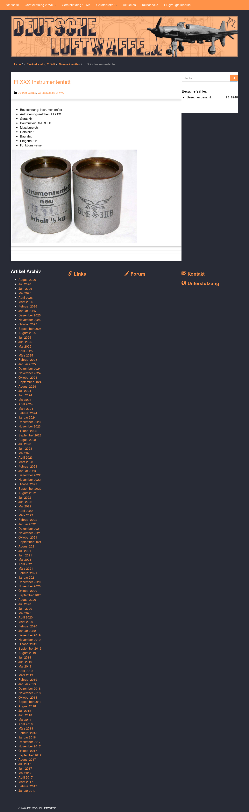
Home (17, 64)
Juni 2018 (25, 715)
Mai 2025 (24, 346)
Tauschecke (150, 5)
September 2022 (29, 488)
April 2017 (25, 777)
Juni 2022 (25, 501)
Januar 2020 (27, 630)
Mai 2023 (24, 453)
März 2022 (25, 515)
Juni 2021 (25, 555)
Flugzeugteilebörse (177, 5)
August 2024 (27, 386)
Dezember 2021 (29, 528)
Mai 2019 (24, 666)
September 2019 (29, 648)
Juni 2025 (25, 342)
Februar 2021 (27, 573)
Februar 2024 (27, 413)
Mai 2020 (24, 613)
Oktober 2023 (27, 430)
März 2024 (25, 408)
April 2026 (25, 297)
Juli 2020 (24, 604)
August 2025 (27, 333)
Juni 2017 (25, 768)
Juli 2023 (24, 444)
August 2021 (27, 546)
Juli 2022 (24, 497)
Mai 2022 (24, 506)
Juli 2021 (24, 550)
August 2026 (27, 279)
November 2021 (29, 533)
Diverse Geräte (68, 64)
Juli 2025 (24, 337)
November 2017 (29, 746)
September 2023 (29, 435)
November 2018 (29, 693)
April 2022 (25, 510)
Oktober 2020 (27, 590)
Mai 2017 (24, 773)
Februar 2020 (27, 626)
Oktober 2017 (27, 750)
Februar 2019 (27, 679)
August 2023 (27, 439)
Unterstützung (202, 283)
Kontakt (195, 273)
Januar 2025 (27, 364)
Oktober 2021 (27, 537)
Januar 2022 (27, 524)
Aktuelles (129, 5)
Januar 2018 (27, 737)
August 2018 (27, 706)
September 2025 (29, 328)
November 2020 (29, 586)
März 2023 (25, 462)
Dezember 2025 (29, 315)
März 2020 (25, 621)
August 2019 (27, 653)
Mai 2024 (24, 399)
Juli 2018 (24, 710)
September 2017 (29, 755)
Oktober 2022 (27, 484)
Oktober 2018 (27, 697)
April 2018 (25, 724)
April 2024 (25, 404)
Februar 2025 (27, 359)
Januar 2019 (27, 684)
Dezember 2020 (29, 582)
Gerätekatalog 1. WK (76, 5)
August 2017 (27, 759)
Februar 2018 (27, 733)
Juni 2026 (25, 288)
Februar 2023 (27, 466)
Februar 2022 (27, 519)
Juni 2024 (25, 395)
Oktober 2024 (27, 377)
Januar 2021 (27, 577)
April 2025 (25, 351)
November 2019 (29, 639)
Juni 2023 (25, 448)
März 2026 (25, 302)
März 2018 (25, 728)
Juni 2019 (25, 662)
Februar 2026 (27, 306)
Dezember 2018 (29, 688)
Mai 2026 (24, 293)
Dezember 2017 (29, 741)
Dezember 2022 (29, 475)
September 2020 (29, 595)
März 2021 (25, 568)
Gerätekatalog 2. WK (39, 5)
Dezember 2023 (29, 422)
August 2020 (27, 599)
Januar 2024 (27, 417)
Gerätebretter (105, 5)
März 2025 (25, 355)
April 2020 (25, 617)
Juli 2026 (24, 284)
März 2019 (25, 675)
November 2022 (29, 479)
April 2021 (25, 564)
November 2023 (29, 426)
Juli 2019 (24, 657)
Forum (137, 273)
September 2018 (29, 701)
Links (79, 273)
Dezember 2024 (29, 368)
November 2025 (29, 319)
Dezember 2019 (29, 635)
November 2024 (29, 373)
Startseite (12, 5)
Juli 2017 (24, 764)
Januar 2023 (27, 471)
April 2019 (25, 670)
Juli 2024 (24, 390)
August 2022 (27, 493)
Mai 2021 (24, 559)
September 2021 (29, 542)
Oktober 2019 (27, 644)
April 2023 (25, 457)
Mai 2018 (24, 719)
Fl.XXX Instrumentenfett (42, 81)
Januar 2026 (27, 310)
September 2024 (29, 382)
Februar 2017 (27, 786)
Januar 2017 (27, 790)
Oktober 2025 (27, 324)
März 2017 (25, 782)
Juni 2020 (25, 608)
